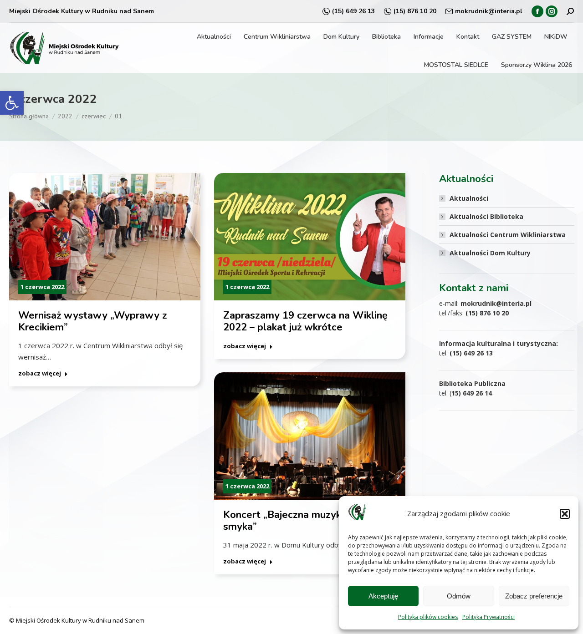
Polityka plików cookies (428, 617)
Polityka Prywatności (488, 617)
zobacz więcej (39, 373)
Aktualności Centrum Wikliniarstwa (508, 234)
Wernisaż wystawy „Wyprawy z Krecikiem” (92, 321)
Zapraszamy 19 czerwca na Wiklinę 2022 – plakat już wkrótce (305, 321)
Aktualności (469, 198)
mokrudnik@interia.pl (488, 11)
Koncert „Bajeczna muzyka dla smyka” (293, 520)
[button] (12, 103)
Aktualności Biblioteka (486, 216)
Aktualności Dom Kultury (490, 253)
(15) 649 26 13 (353, 11)
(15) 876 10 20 (415, 11)
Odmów (458, 596)
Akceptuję (383, 596)
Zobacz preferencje (534, 596)
